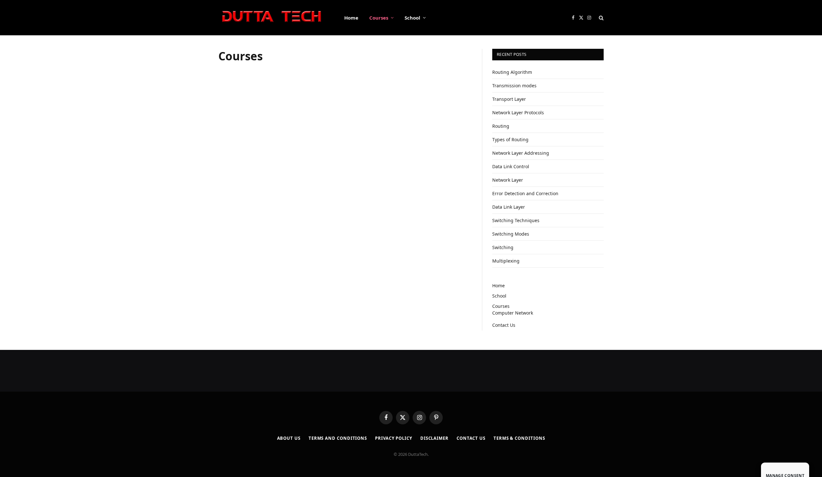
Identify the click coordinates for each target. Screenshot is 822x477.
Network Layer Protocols (518, 112)
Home (351, 17)
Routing (500, 126)
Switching (502, 247)
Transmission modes (514, 85)
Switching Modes (510, 234)
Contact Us (503, 325)
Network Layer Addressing (520, 153)
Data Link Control (510, 166)
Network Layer (507, 180)
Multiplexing (506, 261)
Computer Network (512, 313)
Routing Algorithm (512, 72)
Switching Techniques (515, 220)
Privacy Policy (393, 438)
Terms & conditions (519, 438)
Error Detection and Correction (525, 193)
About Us (289, 438)
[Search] (601, 18)
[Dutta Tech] (273, 18)
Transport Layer (509, 99)
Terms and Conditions (338, 438)
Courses (378, 17)
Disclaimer (434, 438)
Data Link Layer (508, 207)
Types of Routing (510, 139)
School (412, 17)
